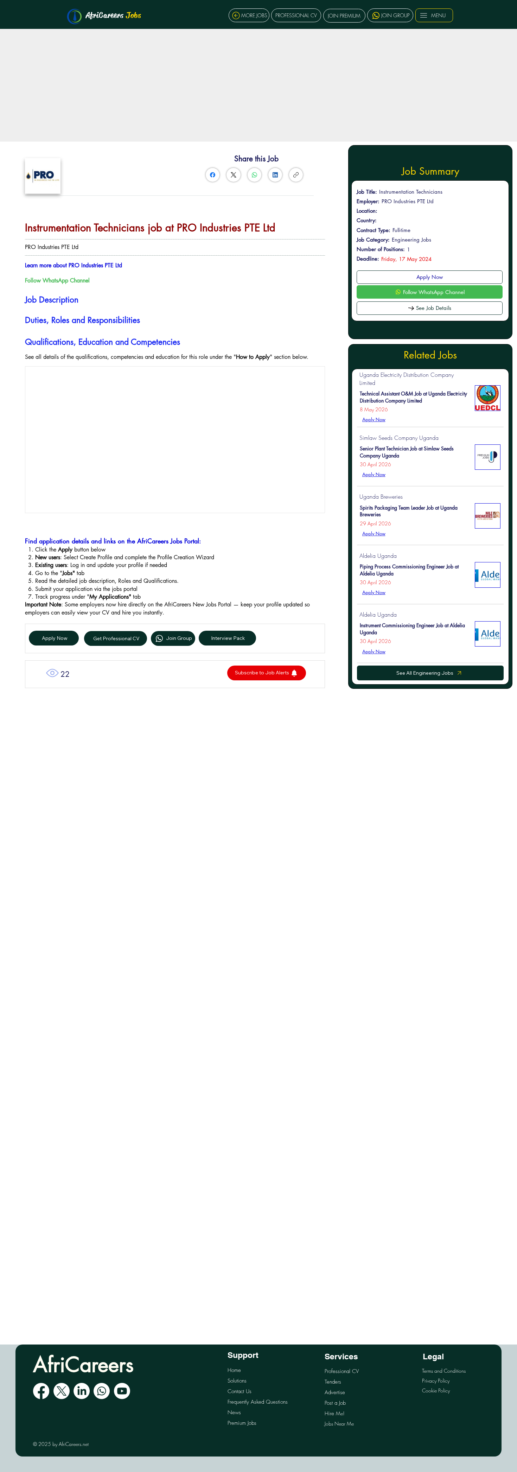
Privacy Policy (435, 1380)
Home (234, 1370)
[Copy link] (296, 175)
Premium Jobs (242, 1423)
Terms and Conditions (444, 1370)
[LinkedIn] (275, 175)
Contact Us (239, 1391)
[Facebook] (212, 175)
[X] (61, 1391)
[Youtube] (122, 1391)
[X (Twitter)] (233, 175)
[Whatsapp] (102, 1391)
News (234, 1412)
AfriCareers (113, 15)
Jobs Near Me (339, 1423)
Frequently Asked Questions (258, 1401)
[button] (266, 673)
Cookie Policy (436, 1390)
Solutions (237, 1380)
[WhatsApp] (254, 175)
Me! (334, 1413)
